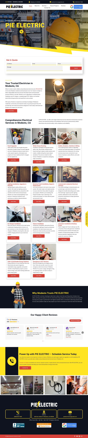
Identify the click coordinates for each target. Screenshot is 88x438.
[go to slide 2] (43, 392)
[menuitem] (30, 6)
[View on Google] (8, 328)
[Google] (79, 436)
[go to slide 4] (45, 392)
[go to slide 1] (42, 392)
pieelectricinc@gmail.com (58, 2)
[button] (5, 332)
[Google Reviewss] (69, 425)
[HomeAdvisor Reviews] (44, 425)
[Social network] (77, 436)
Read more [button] (48, 335)
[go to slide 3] (44, 392)
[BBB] (19, 425)
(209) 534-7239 (79, 2)
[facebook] (75, 436)
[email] (82, 436)
